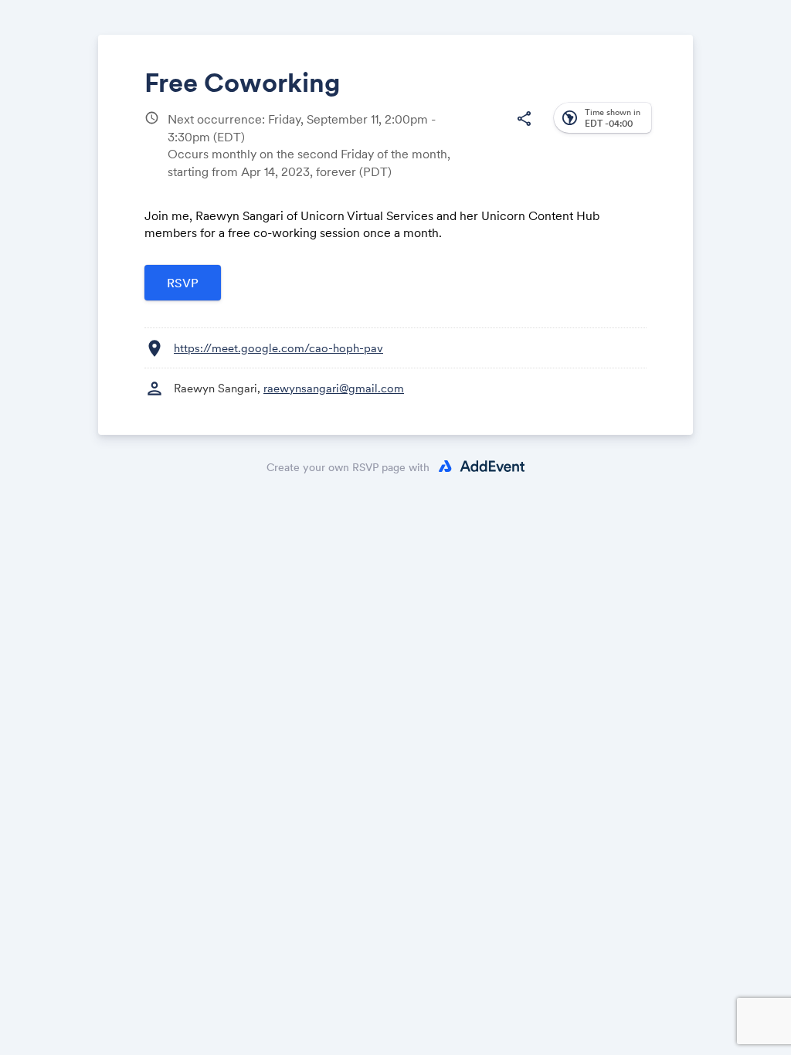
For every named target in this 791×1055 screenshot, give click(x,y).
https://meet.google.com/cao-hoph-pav (278, 348)
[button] (524, 119)
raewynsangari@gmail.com (333, 388)
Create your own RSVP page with (347, 467)
